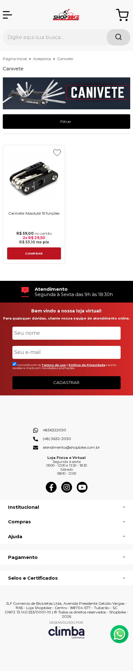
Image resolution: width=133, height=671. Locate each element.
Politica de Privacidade (87, 365)
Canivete (65, 58)
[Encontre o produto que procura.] (118, 37)
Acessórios (42, 58)
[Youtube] (82, 491)
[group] (67, 291)
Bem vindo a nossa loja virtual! (66, 310)
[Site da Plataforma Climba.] (66, 630)
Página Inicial (15, 58)
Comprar (34, 253)
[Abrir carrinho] (122, 15)
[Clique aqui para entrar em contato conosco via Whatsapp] (119, 634)
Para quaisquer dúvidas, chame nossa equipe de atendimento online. (66, 318)
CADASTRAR (66, 382)
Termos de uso (53, 365)
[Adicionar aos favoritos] (57, 152)
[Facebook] (51, 491)
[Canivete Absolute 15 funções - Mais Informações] (34, 178)
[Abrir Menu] (7, 15)
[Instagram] (66, 491)
